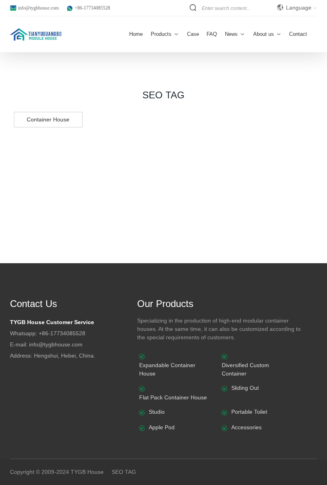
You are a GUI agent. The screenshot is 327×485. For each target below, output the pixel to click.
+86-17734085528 (92, 8)
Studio (157, 412)
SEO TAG (124, 472)
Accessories (246, 427)
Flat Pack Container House (173, 397)
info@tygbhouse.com (38, 8)
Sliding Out (245, 388)
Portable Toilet (249, 412)
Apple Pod (162, 427)
